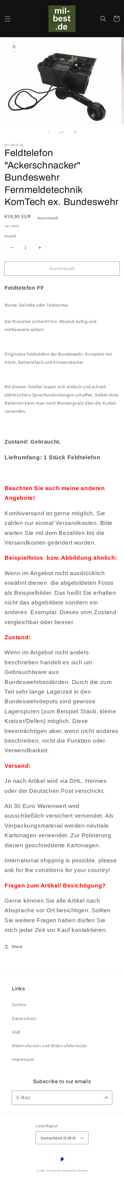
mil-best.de (54, 1170)
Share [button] (17, 946)
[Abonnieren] (105, 1097)
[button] (7, 18)
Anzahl (10, 236)
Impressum (23, 1059)
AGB (16, 1032)
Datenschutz (24, 1018)
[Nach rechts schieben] (75, 132)
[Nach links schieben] (48, 132)
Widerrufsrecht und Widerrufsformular (49, 1045)
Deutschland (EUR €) (58, 1138)
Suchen (19, 1004)
